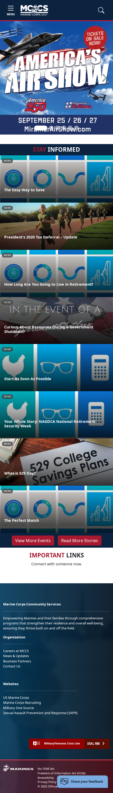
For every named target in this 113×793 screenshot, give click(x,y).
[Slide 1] (40, 128)
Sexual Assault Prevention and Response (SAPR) (40, 712)
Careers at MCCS (16, 650)
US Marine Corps (16, 697)
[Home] (34, 10)
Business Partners (17, 661)
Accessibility (46, 778)
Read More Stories (79, 540)
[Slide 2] (51, 128)
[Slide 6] (76, 128)
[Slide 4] (63, 128)
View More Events (33, 540)
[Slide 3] (57, 128)
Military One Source (18, 707)
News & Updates (16, 655)
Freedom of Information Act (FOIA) (61, 773)
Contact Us (11, 666)
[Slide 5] (70, 128)
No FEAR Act (46, 769)
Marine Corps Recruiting (22, 702)
